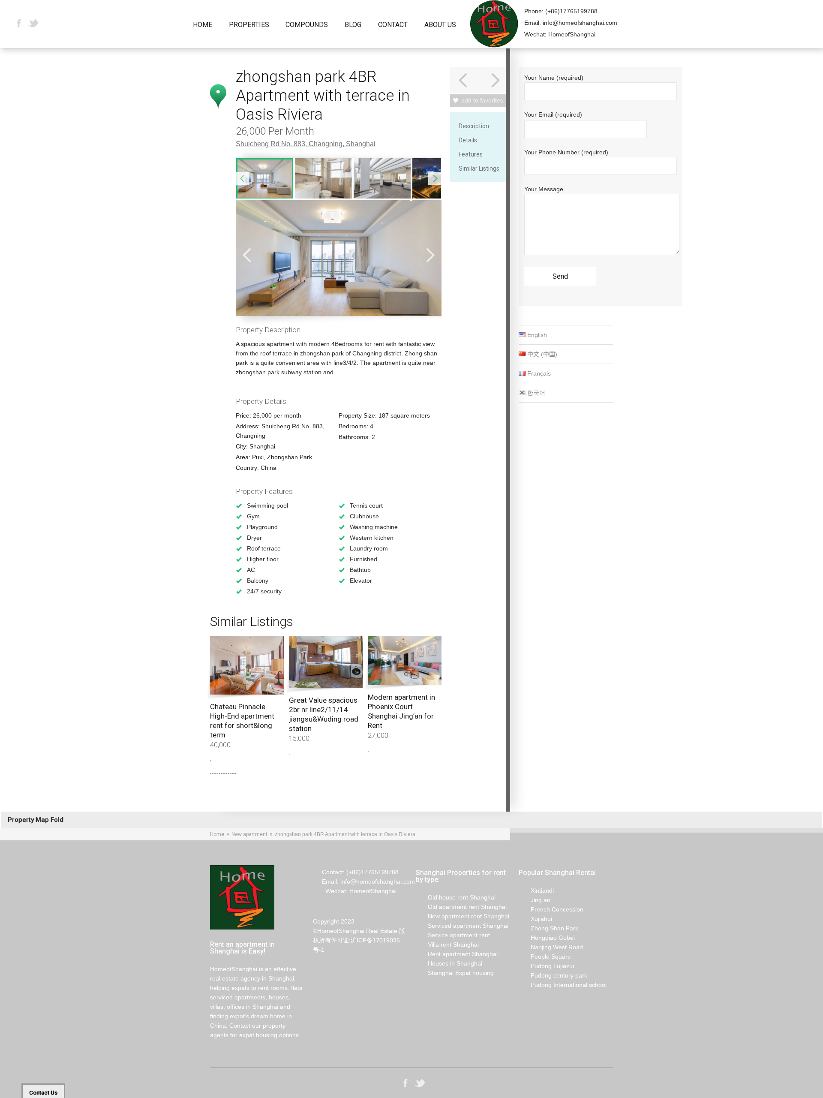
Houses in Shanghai (449, 963)
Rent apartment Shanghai (457, 954)
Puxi (258, 457)
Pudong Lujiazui (546, 966)
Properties (249, 25)
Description (474, 126)
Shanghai (360, 143)
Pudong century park (553, 975)
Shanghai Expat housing (455, 972)
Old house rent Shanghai (456, 897)
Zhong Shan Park (548, 928)
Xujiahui (535, 918)
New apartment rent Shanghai (462, 916)
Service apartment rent (453, 935)
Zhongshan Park (289, 457)
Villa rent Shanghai (447, 944)
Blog (353, 25)
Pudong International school (563, 984)
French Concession (551, 909)
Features (471, 154)
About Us (440, 25)
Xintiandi (536, 890)
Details (468, 140)
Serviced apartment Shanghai (462, 925)
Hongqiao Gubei (547, 937)
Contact (393, 25)
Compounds (306, 25)
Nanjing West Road (551, 947)
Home (202, 25)
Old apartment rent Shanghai (461, 906)
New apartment (249, 834)
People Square (545, 956)
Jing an (534, 899)
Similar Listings (479, 168)
